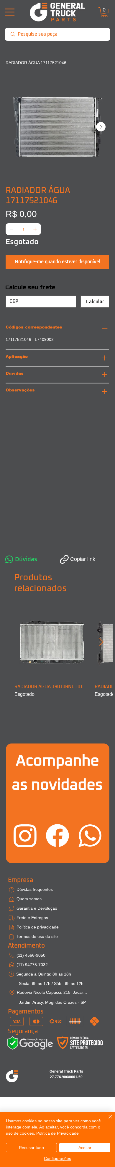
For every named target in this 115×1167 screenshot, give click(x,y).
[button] (104, 12)
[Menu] (10, 12)
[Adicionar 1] (35, 229)
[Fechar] (107, 1120)
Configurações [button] (57, 1158)
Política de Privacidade (57, 1133)
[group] (57, 651)
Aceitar (84, 1147)
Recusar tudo (31, 1147)
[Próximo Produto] (101, 641)
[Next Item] (101, 126)
